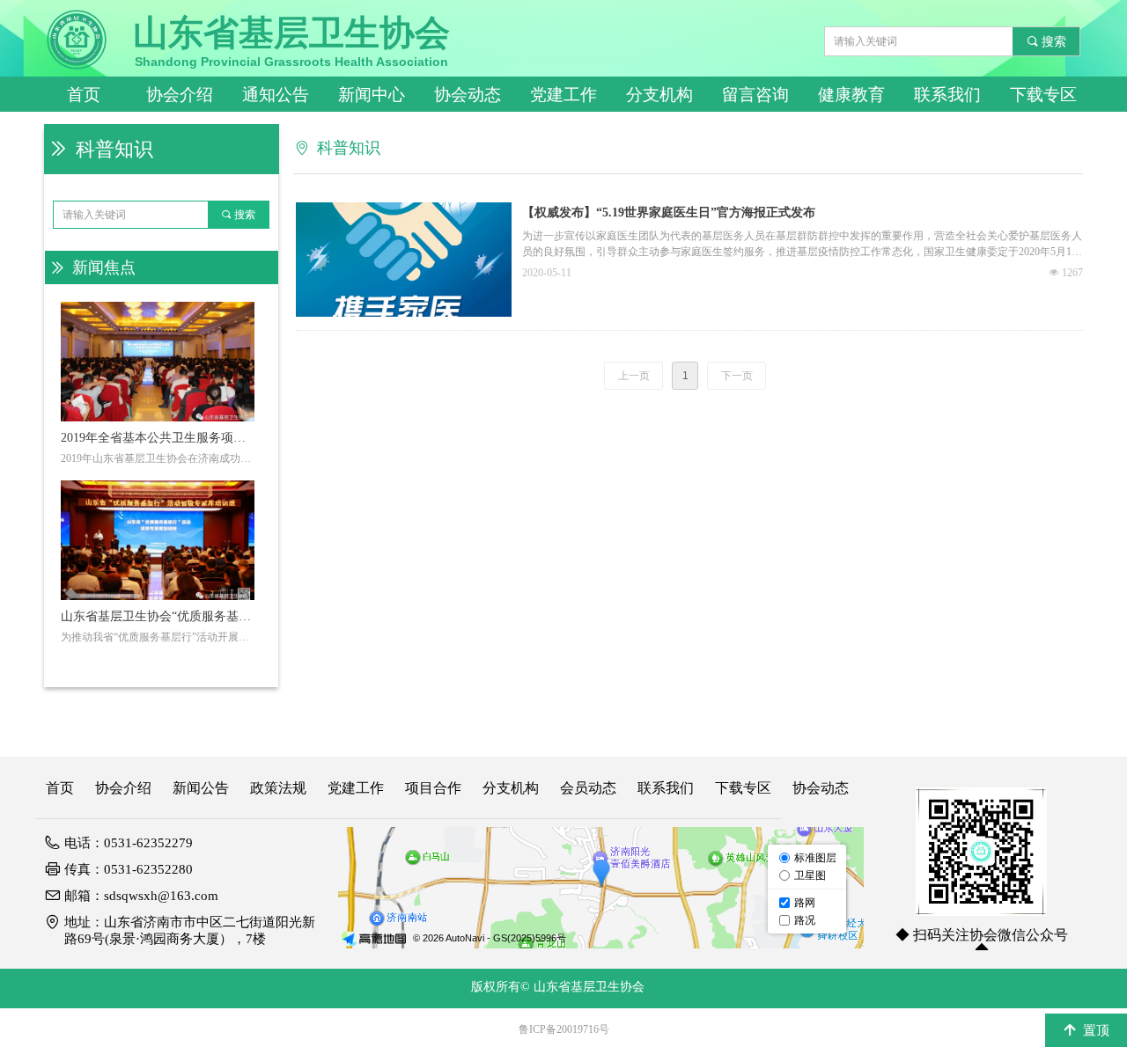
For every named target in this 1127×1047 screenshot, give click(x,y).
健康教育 (851, 94)
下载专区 (1043, 94)
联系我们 (947, 94)
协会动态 (467, 94)
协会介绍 (179, 94)
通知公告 (275, 94)
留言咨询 (755, 94)
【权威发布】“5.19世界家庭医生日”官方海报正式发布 (668, 212)
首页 (83, 94)
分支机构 (659, 94)
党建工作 (563, 94)
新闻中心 (371, 94)
